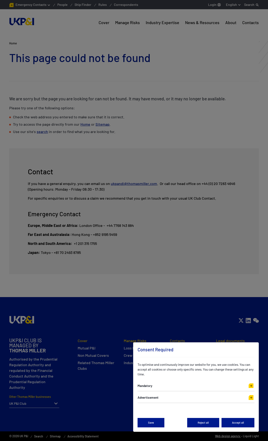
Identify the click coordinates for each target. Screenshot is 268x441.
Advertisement (148, 397)
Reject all (203, 422)
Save (151, 422)
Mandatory (145, 386)
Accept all (238, 422)
